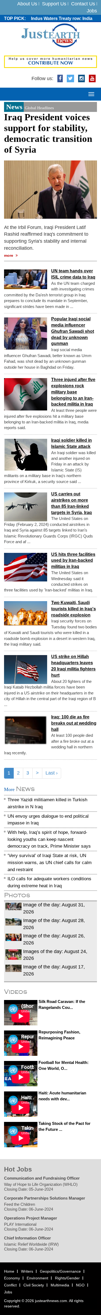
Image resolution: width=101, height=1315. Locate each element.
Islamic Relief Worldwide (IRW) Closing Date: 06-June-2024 (31, 1246)
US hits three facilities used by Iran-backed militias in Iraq (73, 560)
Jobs (92, 10)
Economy (12, 1278)
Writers (27, 1271)
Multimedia (60, 1285)
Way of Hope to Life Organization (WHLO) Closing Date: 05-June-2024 (41, 1186)
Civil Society (33, 1285)
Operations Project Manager (30, 1218)
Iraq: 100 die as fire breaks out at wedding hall (73, 723)
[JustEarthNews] (50, 35)
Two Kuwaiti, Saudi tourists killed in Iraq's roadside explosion (73, 608)
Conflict (10, 1285)
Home (9, 1271)
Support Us (54, 3)
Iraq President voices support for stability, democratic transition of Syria (48, 133)
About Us (27, 3)
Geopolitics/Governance (60, 1271)
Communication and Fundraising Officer (42, 1178)
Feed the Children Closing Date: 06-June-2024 (28, 1206)
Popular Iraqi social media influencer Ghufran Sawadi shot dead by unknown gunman (72, 331)
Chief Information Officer (27, 1238)
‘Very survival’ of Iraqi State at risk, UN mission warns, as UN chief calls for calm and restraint (50, 862)
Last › (52, 773)
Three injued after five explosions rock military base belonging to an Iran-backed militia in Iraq (73, 391)
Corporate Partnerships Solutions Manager (44, 1198)
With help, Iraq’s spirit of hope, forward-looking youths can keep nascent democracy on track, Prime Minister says (49, 839)
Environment (37, 1278)
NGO (80, 1285)
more (9, 255)
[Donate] (50, 61)
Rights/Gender (67, 1278)
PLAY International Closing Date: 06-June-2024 (28, 1226)
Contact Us (83, 3)
